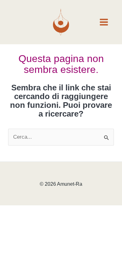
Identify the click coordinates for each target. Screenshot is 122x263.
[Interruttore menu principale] (104, 22)
